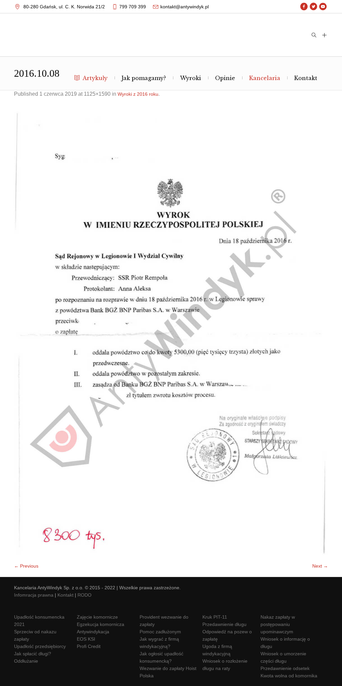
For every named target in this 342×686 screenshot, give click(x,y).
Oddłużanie (26, 661)
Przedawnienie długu (224, 624)
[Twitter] (313, 7)
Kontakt (65, 595)
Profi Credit (89, 646)
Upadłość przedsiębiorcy (40, 646)
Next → (320, 566)
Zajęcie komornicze (97, 617)
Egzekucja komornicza (100, 624)
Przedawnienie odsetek (285, 668)
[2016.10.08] (171, 333)
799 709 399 (132, 6)
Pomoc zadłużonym (160, 631)
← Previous (26, 566)
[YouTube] (323, 7)
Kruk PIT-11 (214, 617)
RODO (84, 595)
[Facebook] (304, 7)
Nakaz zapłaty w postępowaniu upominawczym (278, 624)
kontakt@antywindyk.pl (184, 6)
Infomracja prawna (33, 595)
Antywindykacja (93, 631)
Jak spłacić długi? (32, 653)
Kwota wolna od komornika (289, 675)
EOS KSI (86, 639)
